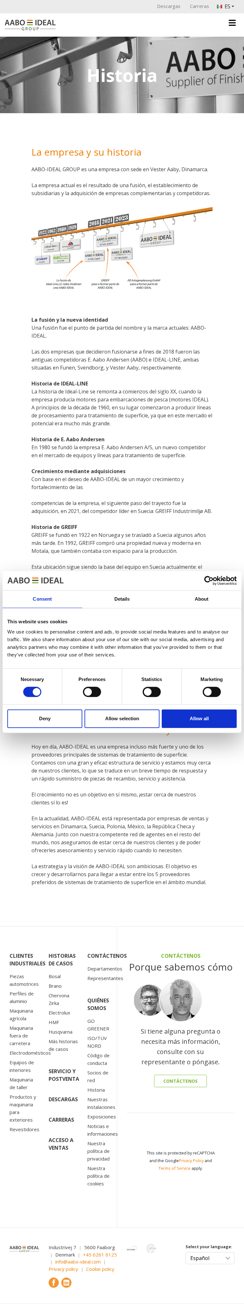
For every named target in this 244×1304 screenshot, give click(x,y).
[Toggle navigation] (232, 22)
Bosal (55, 976)
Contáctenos (107, 955)
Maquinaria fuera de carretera (21, 1035)
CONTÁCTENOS (180, 1081)
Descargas (168, 6)
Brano (55, 986)
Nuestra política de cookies (98, 1176)
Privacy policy (63, 1269)
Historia (96, 1090)
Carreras (199, 6)
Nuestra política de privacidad (98, 1151)
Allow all (199, 718)
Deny (45, 718)
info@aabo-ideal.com (78, 1261)
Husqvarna (60, 1032)
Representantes (105, 978)
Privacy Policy (191, 1160)
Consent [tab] (42, 599)
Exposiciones (101, 1116)
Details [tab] (122, 599)
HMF (54, 1022)
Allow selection (122, 718)
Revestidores (24, 1129)
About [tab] (202, 599)
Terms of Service (175, 1168)
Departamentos (104, 968)
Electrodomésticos (30, 1053)
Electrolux (59, 1012)
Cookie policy (100, 1269)
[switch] (92, 692)
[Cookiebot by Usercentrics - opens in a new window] (209, 580)
